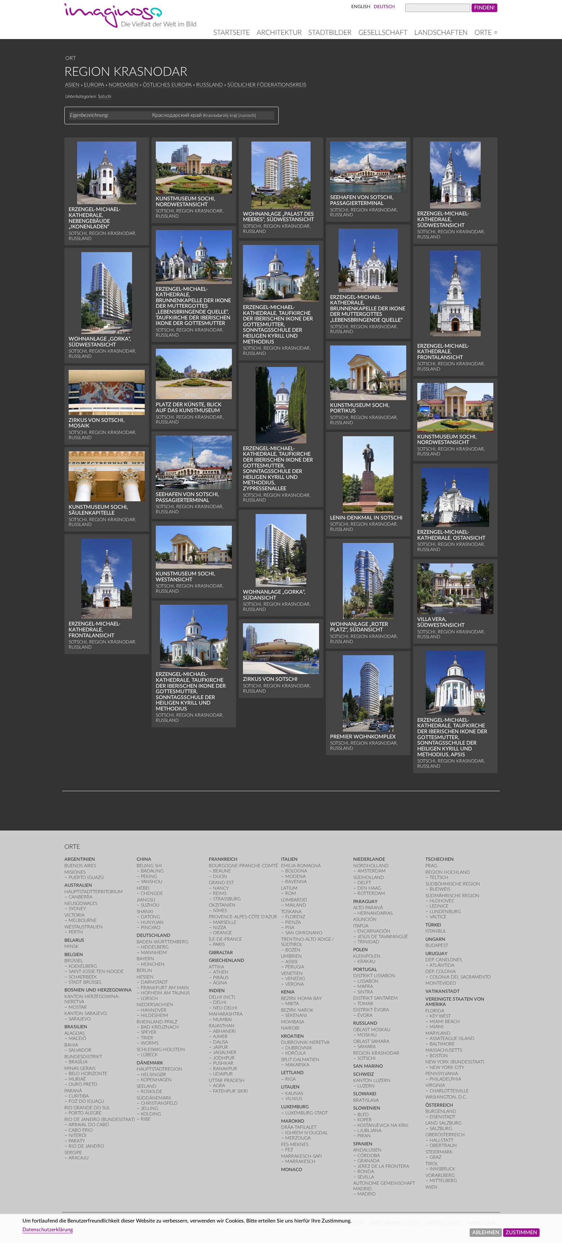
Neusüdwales (80, 903)
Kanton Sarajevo (85, 1013)
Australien (78, 885)
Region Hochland (447, 872)
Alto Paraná (368, 907)
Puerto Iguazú (86, 877)
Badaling (152, 871)
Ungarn (435, 939)
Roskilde (151, 1091)
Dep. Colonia (440, 971)
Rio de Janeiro (86, 1146)
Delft (364, 882)
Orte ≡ (486, 32)
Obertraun (443, 1145)
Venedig (295, 978)
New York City (447, 1067)
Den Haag (369, 888)
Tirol (431, 1163)
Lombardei (294, 900)
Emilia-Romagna (301, 865)
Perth (76, 932)
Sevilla (365, 1177)
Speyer (148, 1032)
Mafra (365, 986)
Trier (147, 1037)
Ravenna (296, 881)
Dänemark (150, 1063)
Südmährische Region (452, 895)
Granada (368, 1160)
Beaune (222, 871)
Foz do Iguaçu (86, 1101)
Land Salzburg (443, 1123)
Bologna (296, 871)
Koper (364, 1119)
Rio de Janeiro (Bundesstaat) (99, 1119)
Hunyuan (152, 922)
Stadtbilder (330, 32)
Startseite (231, 32)
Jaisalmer (224, 1052)
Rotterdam (371, 893)
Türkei (433, 925)
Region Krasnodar (376, 1053)
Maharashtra (226, 1014)
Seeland (146, 1086)
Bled (363, 1114)
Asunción (365, 919)
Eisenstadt (442, 1117)
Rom (290, 893)
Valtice (438, 916)
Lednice (439, 906)
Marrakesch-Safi (301, 1156)
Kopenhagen (156, 1079)
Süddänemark (154, 1098)
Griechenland (226, 960)
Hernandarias (375, 913)
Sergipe (73, 1152)
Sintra (365, 992)
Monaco (291, 1169)
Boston (439, 1055)
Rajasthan (221, 1025)
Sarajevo (80, 1019)
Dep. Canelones (443, 959)
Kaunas (294, 1093)
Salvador (80, 1050)
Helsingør (153, 1074)
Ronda (365, 1171)
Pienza (293, 922)
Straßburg (227, 899)
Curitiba (79, 1096)
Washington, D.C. (446, 1097)
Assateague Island (452, 1038)
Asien (72, 85)
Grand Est (221, 882)
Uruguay (436, 953)
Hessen (145, 977)
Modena (295, 876)
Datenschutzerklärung (47, 1229)
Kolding (151, 1114)
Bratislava (366, 1100)
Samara (366, 1046)
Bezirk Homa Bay (301, 998)
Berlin (144, 970)
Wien (431, 1187)
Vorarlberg (440, 1175)
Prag (431, 865)
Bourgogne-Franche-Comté (243, 865)
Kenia (288, 992)
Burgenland (440, 1111)
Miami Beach (445, 1021)
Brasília (78, 1062)
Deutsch (384, 6)
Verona (294, 984)
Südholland (368, 877)
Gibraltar (221, 952)
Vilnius (293, 1098)
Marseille (224, 922)
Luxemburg (295, 1106)
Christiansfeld (159, 1103)
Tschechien (439, 859)
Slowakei (364, 1093)
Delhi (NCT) (222, 997)
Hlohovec (442, 900)
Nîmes (220, 910)
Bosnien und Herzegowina (98, 990)
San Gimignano (303, 932)
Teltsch (439, 877)
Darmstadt (154, 982)
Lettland (292, 1072)
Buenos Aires (80, 865)
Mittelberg (443, 1180)
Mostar (78, 1007)
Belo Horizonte (88, 1073)
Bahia (71, 1045)
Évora (364, 1015)
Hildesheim (154, 1015)
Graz (435, 1157)
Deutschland (153, 935)
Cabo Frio (81, 1130)
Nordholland (371, 865)
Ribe (146, 1119)
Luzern (366, 1086)
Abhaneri (224, 1031)
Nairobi (290, 1028)
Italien (289, 859)
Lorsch (149, 998)
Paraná (73, 1090)
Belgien (73, 954)
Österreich (439, 1105)
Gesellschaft (383, 32)
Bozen (293, 950)
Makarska (297, 1064)
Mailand (295, 905)
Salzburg (441, 1128)
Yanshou (151, 881)
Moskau (367, 1035)
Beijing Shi (149, 865)
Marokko (292, 1121)
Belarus (74, 940)
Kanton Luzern (372, 1080)
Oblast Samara (371, 1041)
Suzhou (150, 905)
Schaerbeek (83, 977)
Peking (149, 876)
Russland (209, 85)
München (153, 964)
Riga (290, 1079)
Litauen (290, 1087)
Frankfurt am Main (165, 987)
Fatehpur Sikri (230, 1091)
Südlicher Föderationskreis (266, 85)
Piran (364, 1135)
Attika (216, 967)
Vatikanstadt (442, 991)
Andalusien (367, 1150)
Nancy (221, 888)
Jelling (149, 1108)
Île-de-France (225, 939)
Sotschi (104, 96)
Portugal (365, 969)
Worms (149, 1043)
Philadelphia (445, 1079)
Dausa (220, 1042)
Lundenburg (445, 911)
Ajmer (220, 1036)
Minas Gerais (79, 1068)
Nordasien (123, 85)
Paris (219, 944)
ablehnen (485, 1232)
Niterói (78, 1135)
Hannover (154, 1010)
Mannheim (154, 952)
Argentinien (79, 859)
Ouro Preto (83, 1084)
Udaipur (223, 1074)
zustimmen (521, 1232)
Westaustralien (83, 927)
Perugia (294, 967)
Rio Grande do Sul (87, 1107)
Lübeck (149, 1054)
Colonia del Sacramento (460, 977)
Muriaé (77, 1079)
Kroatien (292, 1036)
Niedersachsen (155, 1004)
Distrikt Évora (371, 1009)
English (360, 6)
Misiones (75, 872)
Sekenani (296, 1015)
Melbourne (83, 920)
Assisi (291, 961)
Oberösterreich (445, 1134)
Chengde (152, 893)
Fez (289, 1149)
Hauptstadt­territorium (93, 891)
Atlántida (442, 965)
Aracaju (78, 1157)
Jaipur (220, 1047)
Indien (217, 990)
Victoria (74, 915)
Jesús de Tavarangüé (382, 936)
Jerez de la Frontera (383, 1166)
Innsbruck (442, 1169)
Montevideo (440, 983)
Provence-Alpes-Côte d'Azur (243, 916)
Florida (434, 1010)
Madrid (366, 1194)
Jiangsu (146, 900)
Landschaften (441, 32)
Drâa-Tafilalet (298, 1127)
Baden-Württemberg (162, 941)
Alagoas (74, 1033)
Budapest (436, 945)
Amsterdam (371, 871)
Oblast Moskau (371, 1029)
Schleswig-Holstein (161, 1049)
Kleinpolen (367, 956)
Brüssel (73, 960)
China (144, 859)
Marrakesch (300, 1161)
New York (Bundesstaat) (454, 1062)
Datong (150, 916)
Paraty (77, 1141)
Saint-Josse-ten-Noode (96, 971)
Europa (94, 85)
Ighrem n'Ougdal (306, 1132)
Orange (222, 932)
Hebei (143, 888)
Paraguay (365, 901)
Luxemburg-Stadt (306, 1113)
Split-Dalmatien (300, 1059)
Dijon (220, 876)
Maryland (437, 1033)
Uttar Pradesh (227, 1080)
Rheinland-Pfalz (157, 1022)
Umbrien (291, 956)
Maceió (77, 1038)
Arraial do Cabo (89, 1124)
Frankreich (223, 859)
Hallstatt (441, 1140)
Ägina (220, 982)
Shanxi (145, 911)
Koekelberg (83, 966)
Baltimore (442, 1044)
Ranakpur (225, 1068)
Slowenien (366, 1108)
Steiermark (439, 1152)
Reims (219, 893)
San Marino (368, 1066)
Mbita (292, 1003)
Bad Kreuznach (160, 1027)
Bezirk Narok (297, 1010)
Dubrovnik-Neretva (305, 1042)
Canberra (80, 897)
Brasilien (75, 1026)
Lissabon (368, 981)
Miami (437, 1026)
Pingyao (150, 927)
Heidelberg (154, 947)
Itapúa (360, 926)
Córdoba (368, 1155)
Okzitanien (222, 905)
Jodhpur (223, 1058)
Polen (360, 949)
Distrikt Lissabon (374, 975)
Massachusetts (443, 1050)
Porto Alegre (85, 1113)
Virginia (435, 1085)
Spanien (362, 1144)
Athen (220, 972)
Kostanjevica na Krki (382, 1125)
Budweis (440, 889)
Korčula (295, 1053)
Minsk (71, 946)
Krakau (366, 961)
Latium (289, 888)
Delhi (219, 1002)
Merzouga (298, 1138)
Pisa (289, 927)
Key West (440, 1016)
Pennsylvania (441, 1073)
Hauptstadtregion (159, 1069)
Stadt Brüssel (85, 982)
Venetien (292, 973)
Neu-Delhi (225, 1008)
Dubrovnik (298, 1048)
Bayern (145, 958)
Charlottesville (449, 1090)
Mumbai (222, 1019)
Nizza (219, 927)
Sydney (77, 908)
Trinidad (368, 941)
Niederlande (369, 859)
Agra (219, 1085)
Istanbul (435, 931)
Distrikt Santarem (375, 998)
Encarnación (373, 931)
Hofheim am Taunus (165, 993)
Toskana (291, 911)
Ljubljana (369, 1130)
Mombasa (292, 1022)
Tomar (365, 1003)
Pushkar (223, 1063)
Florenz (295, 916)
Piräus (220, 977)
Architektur (279, 32)
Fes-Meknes (294, 1144)
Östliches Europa (167, 85)
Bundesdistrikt (83, 1056)
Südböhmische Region (452, 884)
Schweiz (363, 1074)
